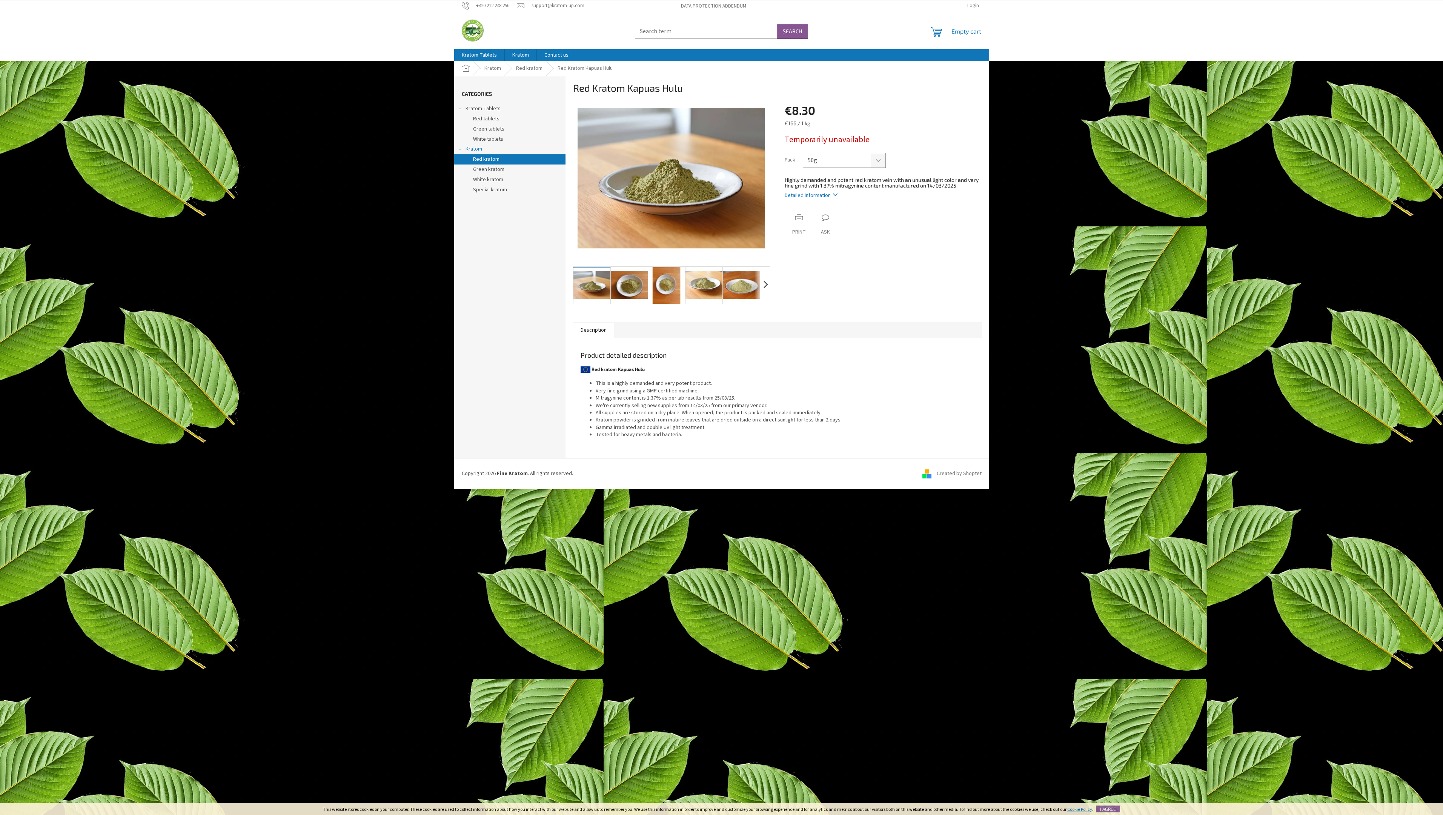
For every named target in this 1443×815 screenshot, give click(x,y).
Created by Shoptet (959, 473)
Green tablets (488, 129)
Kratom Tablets (483, 108)
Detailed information (808, 195)
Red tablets (486, 119)
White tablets (488, 139)
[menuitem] (479, 55)
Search (792, 31)
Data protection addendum (713, 6)
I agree (1108, 809)
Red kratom (486, 159)
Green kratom (488, 169)
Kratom (474, 149)
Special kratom (490, 190)
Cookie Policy (1079, 809)
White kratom (488, 179)
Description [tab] (594, 330)
